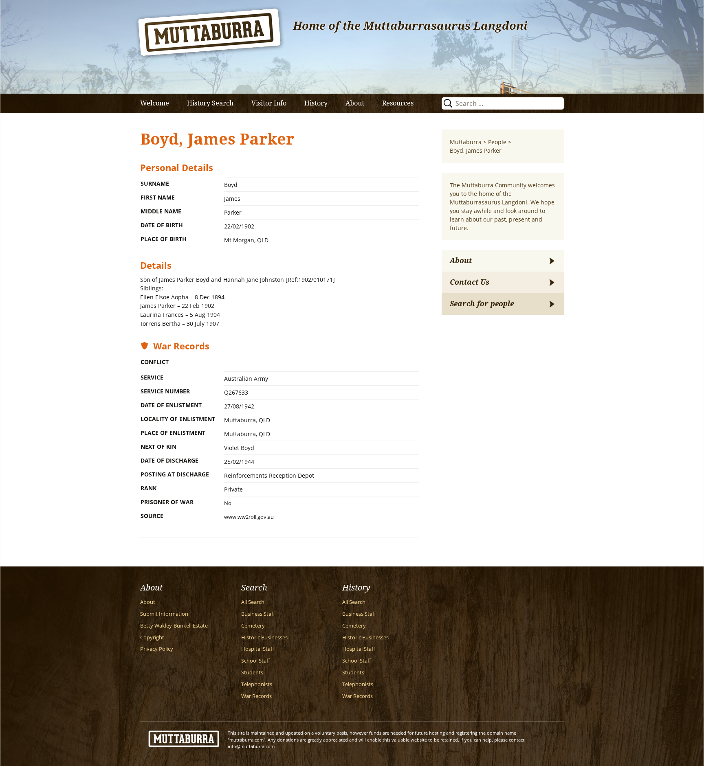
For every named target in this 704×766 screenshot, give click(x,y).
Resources (398, 103)
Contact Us (469, 282)
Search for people (482, 304)
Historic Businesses (264, 637)
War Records (256, 696)
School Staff (255, 660)
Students (252, 672)
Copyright (152, 637)
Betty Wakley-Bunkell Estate (174, 625)
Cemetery (253, 625)
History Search (210, 103)
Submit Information (164, 613)
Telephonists (256, 684)
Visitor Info (268, 103)
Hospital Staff (257, 648)
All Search (252, 602)
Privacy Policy (156, 648)
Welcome (154, 103)
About (354, 103)
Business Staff (258, 613)
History (316, 103)
